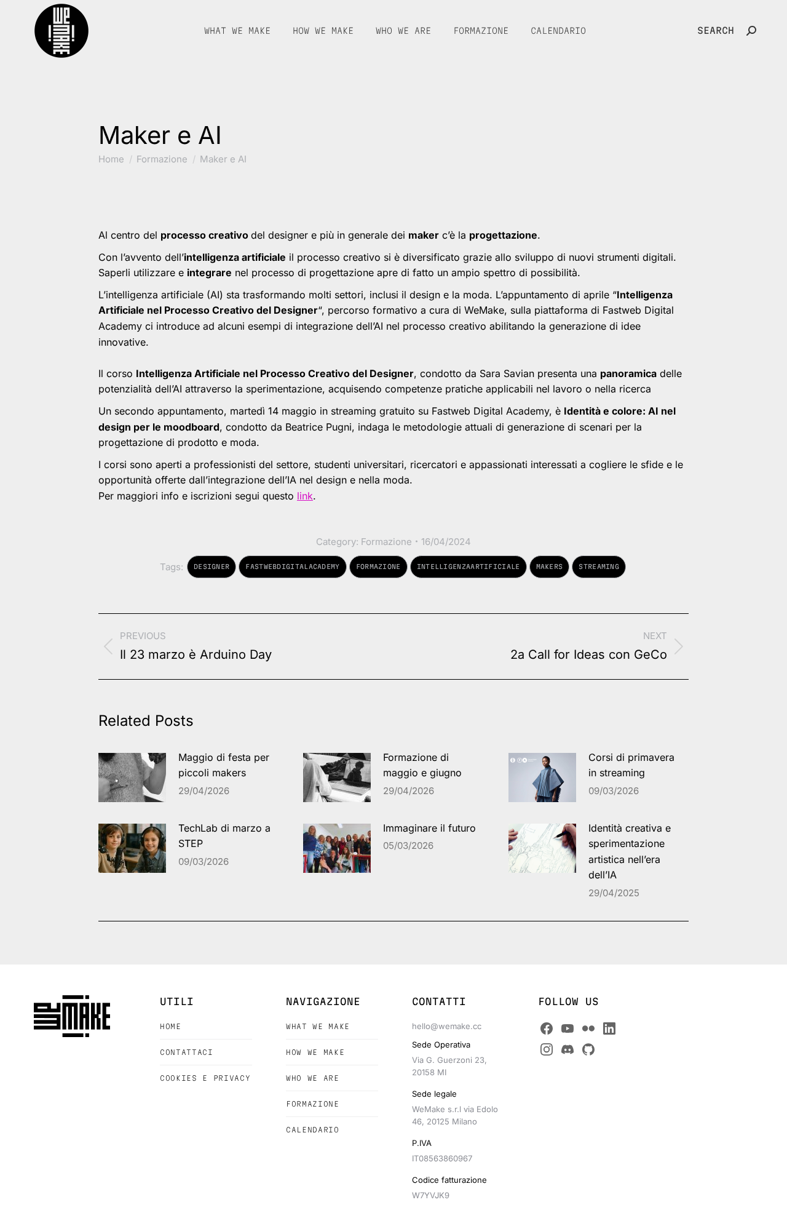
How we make (315, 1052)
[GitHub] (588, 1049)
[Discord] (567, 1049)
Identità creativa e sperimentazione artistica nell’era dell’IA (629, 851)
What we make (318, 1026)
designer (211, 566)
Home (170, 1026)
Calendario (312, 1130)
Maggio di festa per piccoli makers (223, 765)
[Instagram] (546, 1049)
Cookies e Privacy (205, 1078)
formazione (378, 566)
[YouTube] (567, 1028)
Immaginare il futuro (429, 828)
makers (549, 566)
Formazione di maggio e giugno (422, 765)
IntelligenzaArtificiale (468, 566)
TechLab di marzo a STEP (224, 836)
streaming (599, 566)
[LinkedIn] (609, 1028)
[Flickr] (588, 1028)
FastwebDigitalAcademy (292, 566)
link (305, 496)
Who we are (312, 1078)
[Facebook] (546, 1028)
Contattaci (186, 1052)
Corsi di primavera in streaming (631, 765)
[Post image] (132, 777)
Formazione (386, 541)
